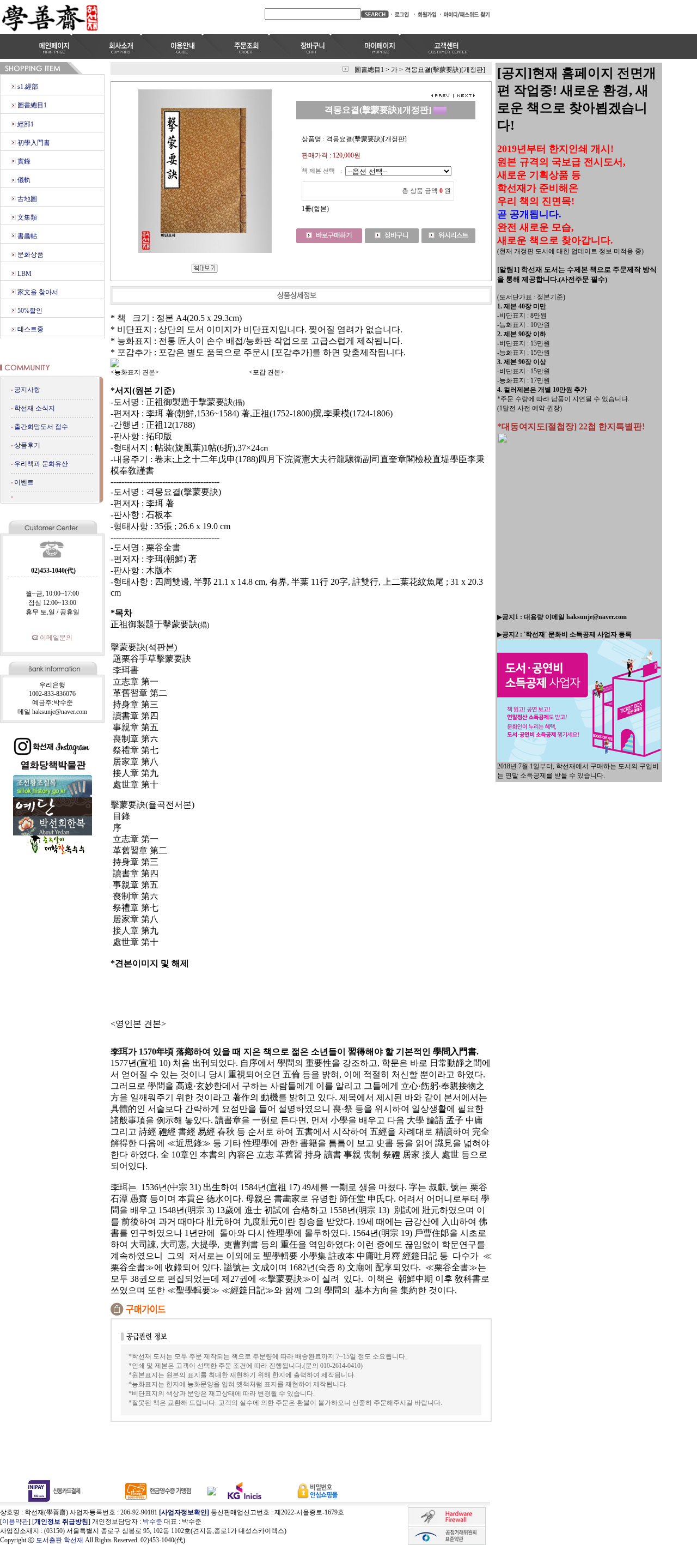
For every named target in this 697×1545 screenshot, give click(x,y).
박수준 (152, 1521)
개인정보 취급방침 (61, 1521)
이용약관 (15, 1521)
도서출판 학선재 (59, 1540)
